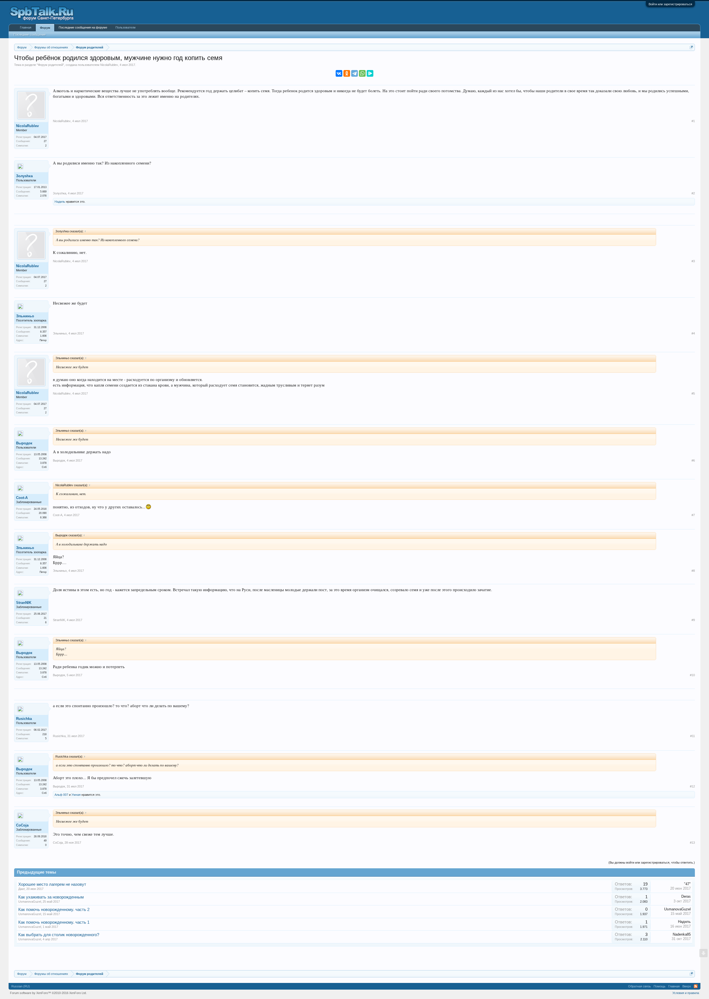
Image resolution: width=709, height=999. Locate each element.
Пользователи (125, 27)
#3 (693, 261)
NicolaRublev (109, 64)
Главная (25, 27)
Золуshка (24, 176)
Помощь (660, 986)
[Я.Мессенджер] (370, 73)
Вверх (686, 986)
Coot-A (22, 498)
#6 (693, 460)
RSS (696, 986)
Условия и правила (685, 993)
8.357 (43, 331)
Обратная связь (639, 986)
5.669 (43, 191)
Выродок (24, 443)
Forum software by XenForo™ (48, 993)
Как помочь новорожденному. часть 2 (53, 909)
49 (45, 840)
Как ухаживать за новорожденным (51, 897)
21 (45, 618)
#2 (693, 193)
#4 (693, 333)
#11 (692, 736)
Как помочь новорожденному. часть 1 (53, 922)
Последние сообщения (30, 34)
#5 (693, 393)
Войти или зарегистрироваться (670, 4)
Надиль (60, 201)
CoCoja (22, 825)
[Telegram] (354, 73)
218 (44, 734)
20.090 (43, 513)
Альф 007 (61, 794)
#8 (693, 570)
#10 (692, 675)
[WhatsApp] (362, 73)
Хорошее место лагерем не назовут (52, 884)
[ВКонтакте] (339, 73)
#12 (692, 786)
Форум (45, 27)
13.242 (43, 458)
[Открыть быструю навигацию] (691, 47)
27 (45, 141)
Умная (76, 794)
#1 (693, 121)
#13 (692, 842)
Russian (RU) (20, 986)
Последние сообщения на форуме (83, 27)
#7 (693, 515)
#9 (693, 620)
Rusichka (24, 719)
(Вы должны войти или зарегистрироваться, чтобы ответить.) (651, 862)
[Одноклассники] (346, 73)
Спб (44, 467)
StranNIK (23, 603)
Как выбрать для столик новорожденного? (58, 935)
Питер (43, 340)
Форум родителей (50, 64)
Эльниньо (25, 316)
